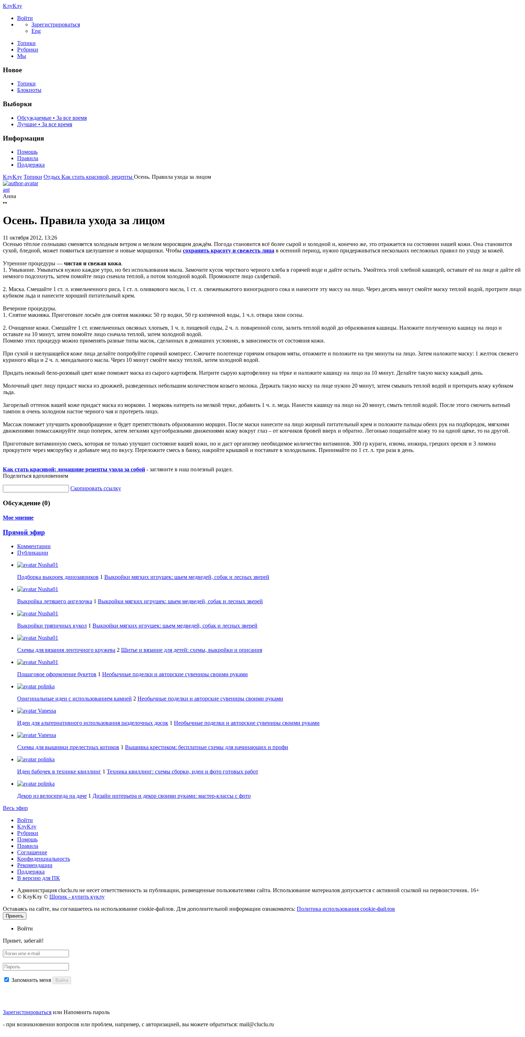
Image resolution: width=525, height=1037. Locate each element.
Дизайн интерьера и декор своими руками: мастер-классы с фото (171, 796)
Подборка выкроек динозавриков (58, 577)
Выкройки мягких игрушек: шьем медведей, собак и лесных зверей (186, 577)
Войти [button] (25, 928)
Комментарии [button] (34, 546)
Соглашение (32, 852)
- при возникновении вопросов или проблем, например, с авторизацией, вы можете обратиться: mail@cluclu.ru (138, 1024)
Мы (21, 56)
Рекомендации (34, 865)
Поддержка (31, 165)
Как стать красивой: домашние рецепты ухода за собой (74, 469)
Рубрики (27, 49)
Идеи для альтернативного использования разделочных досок (92, 723)
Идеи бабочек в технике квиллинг (59, 771)
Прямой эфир (24, 532)
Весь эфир (15, 808)
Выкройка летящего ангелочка (54, 601)
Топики (26, 43)
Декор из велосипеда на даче (52, 796)
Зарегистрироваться (27, 1012)
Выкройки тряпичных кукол (52, 626)
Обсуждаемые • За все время (52, 118)
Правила (27, 158)
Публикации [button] (32, 553)
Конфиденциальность (43, 859)
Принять (15, 916)
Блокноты (29, 90)
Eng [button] (36, 31)
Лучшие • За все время (44, 124)
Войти (25, 820)
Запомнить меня (31, 980)
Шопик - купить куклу (77, 897)
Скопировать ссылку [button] (95, 488)
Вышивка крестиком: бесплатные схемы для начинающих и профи (206, 747)
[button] (25, 18)
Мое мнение (18, 518)
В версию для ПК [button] (38, 878)
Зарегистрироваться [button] (55, 24)
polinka (45, 686)
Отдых (52, 177)
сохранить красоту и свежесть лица (228, 250)
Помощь (27, 152)
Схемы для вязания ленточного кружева (66, 650)
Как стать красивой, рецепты (97, 177)
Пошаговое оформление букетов (56, 674)
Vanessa (46, 711)
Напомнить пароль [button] (87, 1012)
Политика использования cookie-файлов (346, 909)
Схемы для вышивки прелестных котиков (68, 747)
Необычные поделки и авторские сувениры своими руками (175, 674)
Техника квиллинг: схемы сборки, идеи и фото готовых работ (182, 771)
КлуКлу (12, 6)
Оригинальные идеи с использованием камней (74, 699)
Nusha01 (47, 565)
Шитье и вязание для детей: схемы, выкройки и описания (191, 650)
